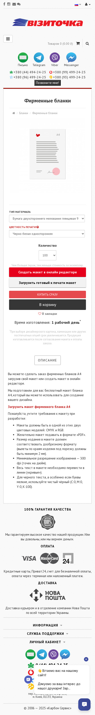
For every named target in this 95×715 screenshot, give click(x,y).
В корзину (47, 304)
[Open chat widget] (84, 704)
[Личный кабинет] (88, 4)
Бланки (23, 113)
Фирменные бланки (44, 113)
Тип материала (19, 211)
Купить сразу (47, 294)
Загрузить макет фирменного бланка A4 (39, 407)
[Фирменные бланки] (47, 155)
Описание (47, 360)
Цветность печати (22, 227)
